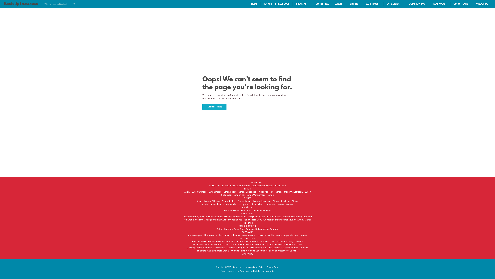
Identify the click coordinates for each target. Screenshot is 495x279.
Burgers (198, 235)
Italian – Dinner (252, 201)
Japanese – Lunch (255, 191)
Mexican (252, 235)
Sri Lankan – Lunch (230, 194)
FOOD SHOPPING (416, 3)
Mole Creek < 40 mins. (228, 250)
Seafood (274, 229)
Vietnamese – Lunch (263, 194)
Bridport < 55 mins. (249, 241)
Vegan (279, 235)
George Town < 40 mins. (290, 244)
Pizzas (260, 235)
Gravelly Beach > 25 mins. (200, 247)
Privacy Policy (273, 267)
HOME (254, 3)
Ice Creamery (191, 219)
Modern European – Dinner (243, 204)
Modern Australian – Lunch (297, 191)
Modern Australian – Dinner (216, 204)
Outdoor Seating (229, 219)
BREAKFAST (301, 3)
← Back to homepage (214, 107)
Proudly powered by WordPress (235, 271)
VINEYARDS (482, 3)
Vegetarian (288, 235)
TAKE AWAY (439, 3)
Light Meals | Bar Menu (209, 219)
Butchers (228, 229)
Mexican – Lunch (274, 191)
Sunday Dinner (304, 219)
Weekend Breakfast (262, 185)
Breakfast (246, 185)
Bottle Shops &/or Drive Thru (198, 216)
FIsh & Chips (275, 216)
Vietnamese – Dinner (282, 204)
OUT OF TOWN (460, 3)
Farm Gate (239, 229)
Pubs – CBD (230, 210)
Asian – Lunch (191, 191)
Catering (217, 216)
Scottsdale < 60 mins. (266, 250)
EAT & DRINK (393, 3)
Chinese (207, 235)
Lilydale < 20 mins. (299, 247)
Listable (257, 271)
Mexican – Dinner (290, 201)
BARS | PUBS (372, 3)
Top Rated (247, 222)
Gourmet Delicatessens (258, 229)
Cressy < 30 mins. (294, 241)
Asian (191, 235)
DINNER (354, 3)
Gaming (298, 216)
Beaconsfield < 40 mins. (203, 241)
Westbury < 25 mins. (288, 250)
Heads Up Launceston (21, 4)
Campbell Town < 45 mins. (272, 241)
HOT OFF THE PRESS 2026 (276, 3)
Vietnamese (301, 235)
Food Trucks (288, 216)
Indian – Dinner (236, 201)
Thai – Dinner (264, 204)
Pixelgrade (269, 271)
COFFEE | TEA (322, 3)
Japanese (242, 235)
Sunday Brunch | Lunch (284, 219)
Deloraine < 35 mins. (203, 244)
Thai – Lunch (246, 194)
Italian (233, 235)
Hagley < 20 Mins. (263, 247)
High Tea (307, 216)
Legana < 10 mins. (281, 247)
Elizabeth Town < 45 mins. (227, 244)
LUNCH (338, 3)
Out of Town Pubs (262, 210)
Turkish (271, 235)
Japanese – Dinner (271, 201)
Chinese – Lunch (206, 191)
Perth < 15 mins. (247, 250)
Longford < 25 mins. (207, 250)
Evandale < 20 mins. (250, 244)
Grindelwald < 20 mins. (224, 247)
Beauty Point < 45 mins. (227, 241)
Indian (227, 235)
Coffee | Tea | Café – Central (253, 216)
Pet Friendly (244, 219)
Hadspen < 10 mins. (245, 247)
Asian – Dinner (204, 201)
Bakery (220, 229)
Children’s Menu (230, 216)
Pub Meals (268, 219)
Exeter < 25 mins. (268, 244)
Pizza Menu (256, 219)
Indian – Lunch (222, 191)
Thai (265, 235)
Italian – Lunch (238, 191)
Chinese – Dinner (220, 201)
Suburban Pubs (244, 210)
